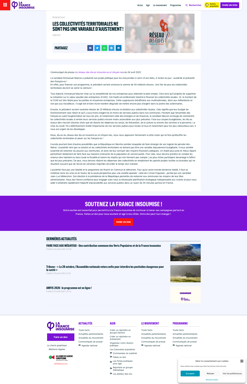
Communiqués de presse (90, 341)
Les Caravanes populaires (122, 349)
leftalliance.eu (60, 363)
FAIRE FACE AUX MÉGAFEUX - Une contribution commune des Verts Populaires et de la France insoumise (103, 246)
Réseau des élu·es (58, 17)
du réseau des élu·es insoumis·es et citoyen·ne (99, 72)
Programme (175, 5)
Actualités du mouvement (90, 337)
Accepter (190, 373)
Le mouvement (160, 5)
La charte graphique (57, 345)
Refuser (210, 373)
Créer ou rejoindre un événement (120, 337)
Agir (148, 5)
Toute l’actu (84, 330)
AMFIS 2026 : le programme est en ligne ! (69, 288)
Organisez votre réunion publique (121, 344)
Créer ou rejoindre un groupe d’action (120, 331)
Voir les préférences (232, 373)
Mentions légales (212, 379)
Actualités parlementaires (90, 334)
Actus (140, 5)
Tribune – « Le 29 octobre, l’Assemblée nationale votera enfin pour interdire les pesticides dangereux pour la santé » (105, 268)
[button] (242, 361)
